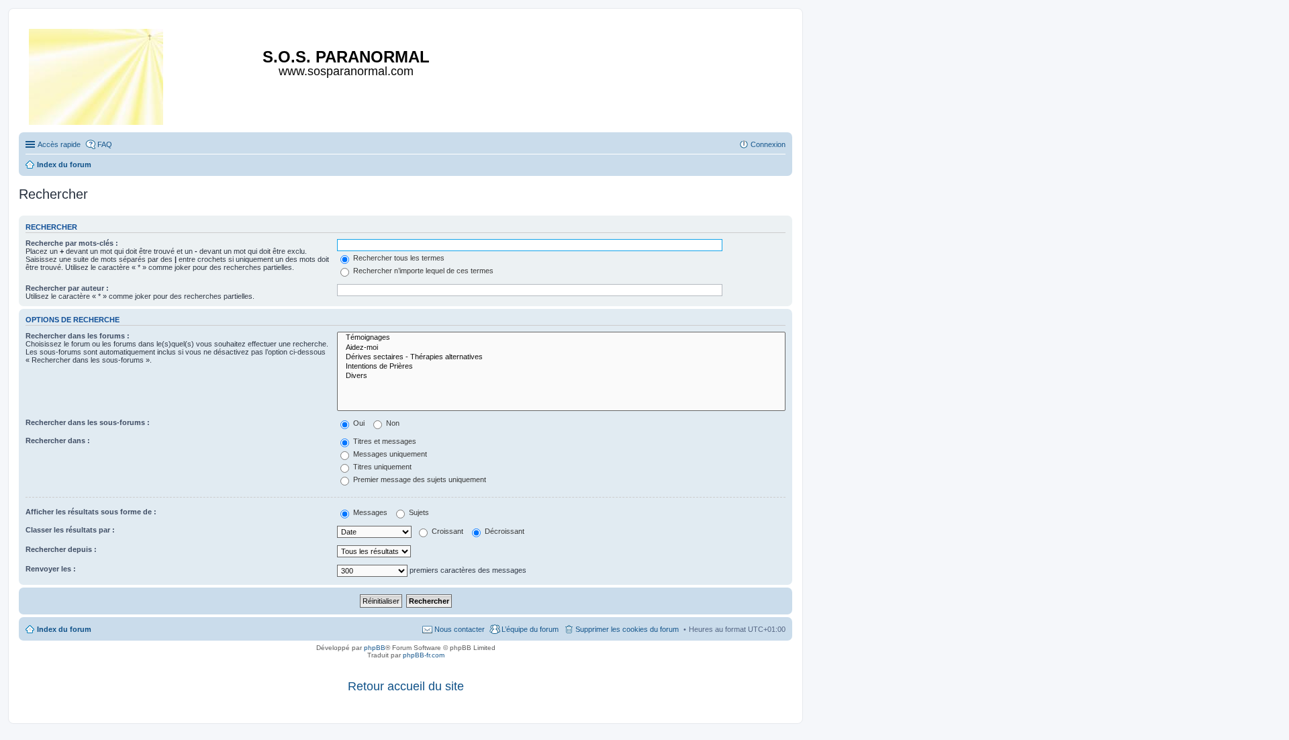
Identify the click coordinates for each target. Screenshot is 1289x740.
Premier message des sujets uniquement (418, 479)
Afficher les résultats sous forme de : (91, 512)
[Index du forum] (97, 74)
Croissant (446, 531)
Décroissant (503, 531)
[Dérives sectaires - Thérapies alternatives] (561, 357)
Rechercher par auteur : (67, 288)
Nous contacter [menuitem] (459, 629)
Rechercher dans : (58, 440)
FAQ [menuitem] (104, 144)
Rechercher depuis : (61, 549)
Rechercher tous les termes (397, 258)
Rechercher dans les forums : (78, 336)
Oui (358, 423)
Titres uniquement (381, 467)
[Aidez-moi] (561, 348)
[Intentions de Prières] (561, 366)
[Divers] (561, 376)
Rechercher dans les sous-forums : (88, 422)
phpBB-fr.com (423, 655)
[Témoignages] (561, 337)
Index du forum (64, 629)
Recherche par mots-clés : (72, 243)
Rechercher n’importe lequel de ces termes (422, 271)
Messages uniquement (389, 454)
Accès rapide (59, 144)
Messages (369, 512)
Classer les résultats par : (70, 530)
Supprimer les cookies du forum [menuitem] (627, 629)
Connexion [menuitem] (768, 144)
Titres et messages (383, 441)
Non (391, 423)
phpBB (374, 647)
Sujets (418, 512)
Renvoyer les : (51, 569)
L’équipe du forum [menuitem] (530, 629)
